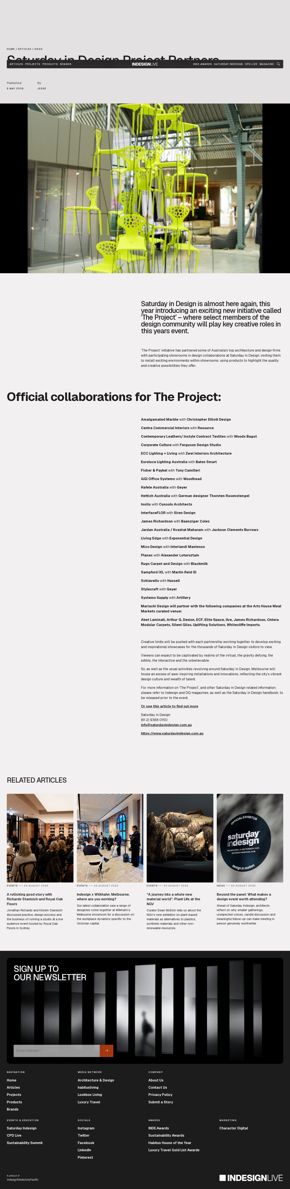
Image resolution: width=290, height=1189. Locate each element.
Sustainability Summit (25, 1143)
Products (50, 64)
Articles (16, 64)
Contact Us (157, 1087)
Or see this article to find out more (169, 706)
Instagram (86, 1128)
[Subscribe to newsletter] (106, 1051)
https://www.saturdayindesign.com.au (172, 733)
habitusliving (88, 1087)
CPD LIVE (251, 64)
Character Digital (233, 1128)
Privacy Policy (160, 1094)
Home (11, 1080)
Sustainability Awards (166, 1135)
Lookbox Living (90, 1094)
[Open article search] (278, 64)
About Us (155, 1080)
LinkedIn (84, 1150)
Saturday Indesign (22, 1128)
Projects (32, 64)
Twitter (84, 1135)
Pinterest (85, 1157)
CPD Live (14, 1135)
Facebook (86, 1143)
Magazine (267, 64)
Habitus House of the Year (169, 1143)
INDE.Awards (158, 1128)
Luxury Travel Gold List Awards (174, 1150)
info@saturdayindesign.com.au (166, 725)
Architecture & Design (96, 1080)
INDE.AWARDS (202, 64)
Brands (66, 64)
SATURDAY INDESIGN (228, 64)
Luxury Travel (89, 1102)
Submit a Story (160, 1102)
